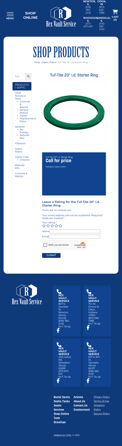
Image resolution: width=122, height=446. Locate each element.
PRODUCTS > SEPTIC (22, 86)
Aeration (20, 126)
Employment (82, 409)
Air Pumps (24, 131)
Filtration (20, 143)
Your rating (49, 222)
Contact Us (80, 405)
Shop (37, 62)
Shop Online (30, 15)
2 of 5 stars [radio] (48, 226)
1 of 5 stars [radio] (44, 226)
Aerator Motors (24, 111)
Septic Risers (49, 62)
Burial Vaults (62, 397)
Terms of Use (101, 401)
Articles (78, 397)
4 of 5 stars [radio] (56, 226)
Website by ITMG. (63, 435)
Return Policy (102, 413)
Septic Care (22, 157)
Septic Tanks (62, 401)
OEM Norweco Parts (20, 96)
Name (45, 231)
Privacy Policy (102, 397)
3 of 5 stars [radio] (52, 226)
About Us (79, 401)
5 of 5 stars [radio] (60, 226)
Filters (23, 115)
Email (45, 236)
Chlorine (25, 159)
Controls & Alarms (21, 175)
